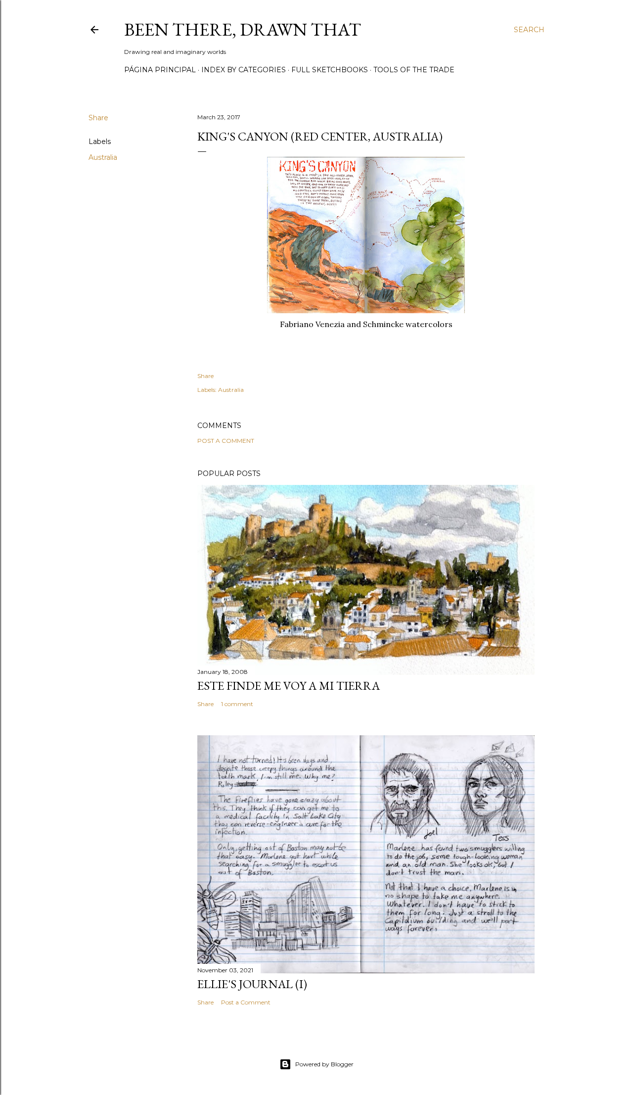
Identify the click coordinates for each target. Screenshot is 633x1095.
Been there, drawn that (242, 29)
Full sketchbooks (329, 69)
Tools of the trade (413, 69)
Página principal (160, 69)
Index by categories (243, 69)
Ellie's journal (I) (252, 984)
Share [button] (98, 117)
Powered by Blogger (324, 1064)
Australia (103, 157)
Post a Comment (225, 440)
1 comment (237, 704)
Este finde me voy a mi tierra (288, 685)
